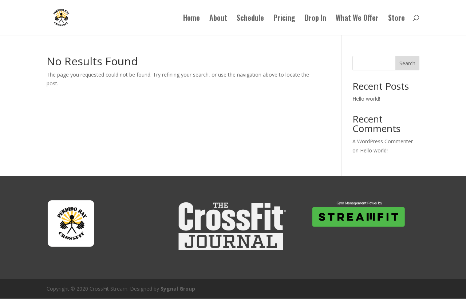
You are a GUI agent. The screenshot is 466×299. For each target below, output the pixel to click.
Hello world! (366, 98)
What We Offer (357, 19)
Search (407, 63)
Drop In (315, 19)
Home (191, 19)
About (218, 19)
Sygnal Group (178, 288)
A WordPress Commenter (382, 141)
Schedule (250, 19)
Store (396, 19)
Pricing (284, 19)
